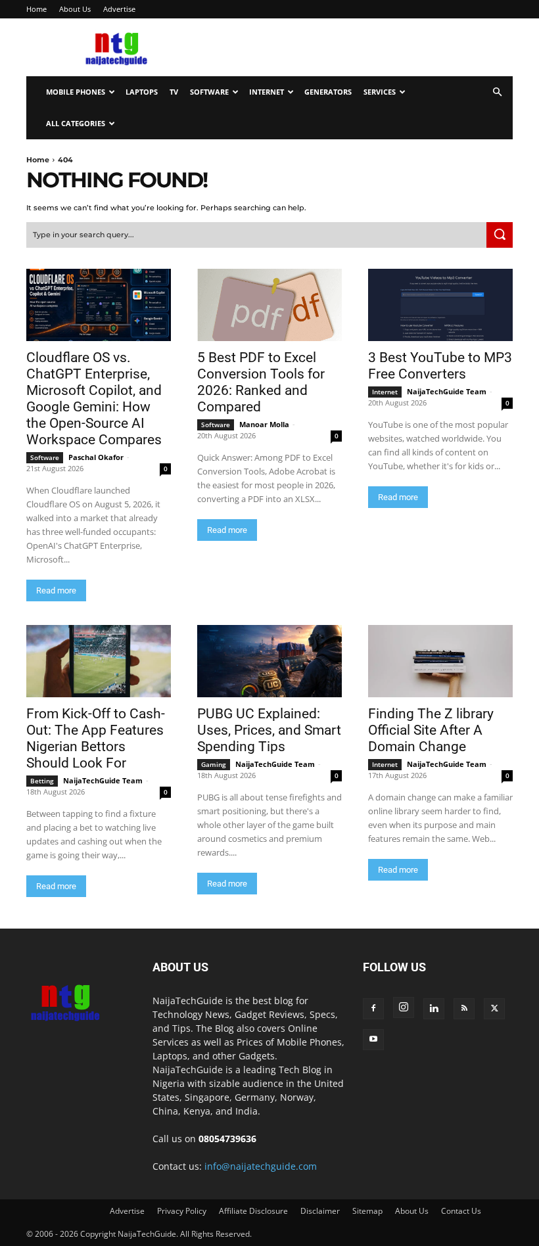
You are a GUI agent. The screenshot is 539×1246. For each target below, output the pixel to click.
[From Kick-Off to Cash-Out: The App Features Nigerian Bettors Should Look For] (98, 661)
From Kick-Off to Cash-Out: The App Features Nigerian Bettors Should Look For (95, 738)
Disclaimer (320, 1210)
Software (209, 92)
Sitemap (367, 1210)
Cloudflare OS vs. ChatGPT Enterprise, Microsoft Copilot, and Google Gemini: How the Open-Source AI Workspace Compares (94, 399)
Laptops (142, 92)
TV (174, 92)
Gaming (213, 764)
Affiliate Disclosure (253, 1210)
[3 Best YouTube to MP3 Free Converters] (440, 305)
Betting (42, 780)
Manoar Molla (264, 424)
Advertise (119, 9)
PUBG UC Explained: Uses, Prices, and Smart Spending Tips (269, 730)
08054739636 (227, 1138)
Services (379, 92)
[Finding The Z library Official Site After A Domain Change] (440, 661)
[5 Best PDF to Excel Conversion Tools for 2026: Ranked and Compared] (269, 305)
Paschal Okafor (96, 457)
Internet (266, 92)
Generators (328, 92)
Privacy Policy (181, 1210)
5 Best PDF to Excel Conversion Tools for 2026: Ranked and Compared (261, 382)
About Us (75, 9)
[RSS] (464, 1008)
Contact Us (461, 1210)
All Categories (75, 123)
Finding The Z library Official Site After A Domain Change (431, 730)
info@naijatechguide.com (260, 1166)
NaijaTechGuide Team (446, 391)
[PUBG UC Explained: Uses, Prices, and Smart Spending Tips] (269, 661)
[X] (494, 1008)
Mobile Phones (75, 92)
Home (36, 9)
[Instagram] (403, 1007)
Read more (56, 590)
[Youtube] (373, 1039)
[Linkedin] (433, 1008)
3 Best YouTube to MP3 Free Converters (440, 366)
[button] (497, 92)
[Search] (499, 235)
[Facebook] (373, 1008)
